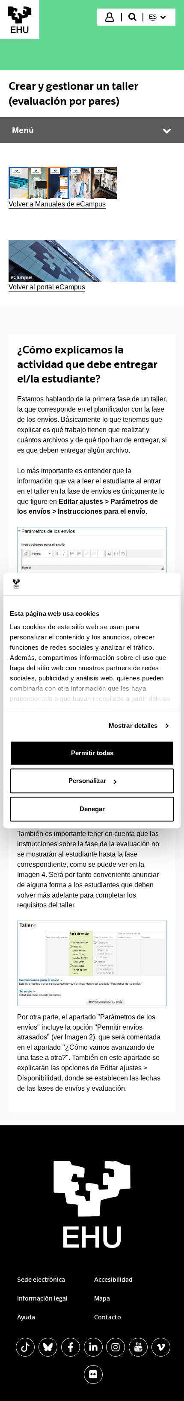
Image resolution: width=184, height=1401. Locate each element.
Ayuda (26, 1317)
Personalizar (87, 780)
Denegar (92, 808)
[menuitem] (158, 17)
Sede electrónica (41, 1279)
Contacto (107, 1317)
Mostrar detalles (133, 725)
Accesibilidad (113, 1279)
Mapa (102, 1298)
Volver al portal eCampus (47, 287)
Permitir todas (92, 752)
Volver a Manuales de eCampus (57, 204)
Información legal (42, 1298)
